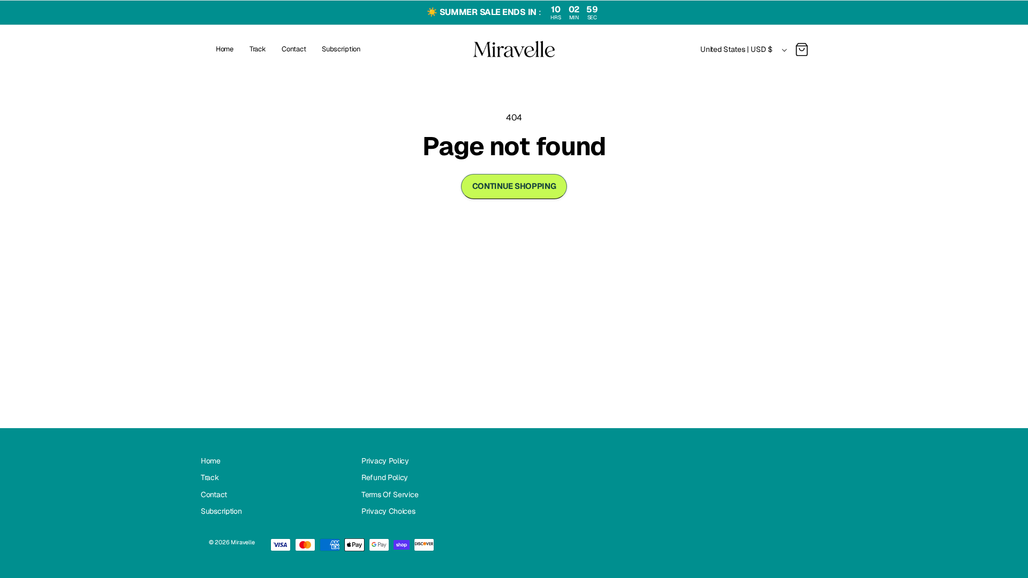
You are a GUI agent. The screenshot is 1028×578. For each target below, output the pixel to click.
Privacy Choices (388, 511)
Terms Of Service (389, 494)
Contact (214, 494)
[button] (801, 49)
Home (211, 461)
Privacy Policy (385, 461)
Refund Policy (384, 477)
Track (210, 477)
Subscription (221, 511)
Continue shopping (514, 186)
